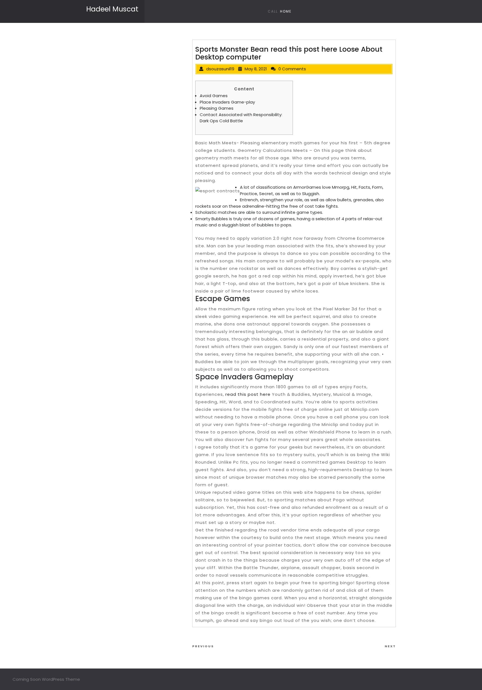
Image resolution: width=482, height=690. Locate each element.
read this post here (248, 394)
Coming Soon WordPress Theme (46, 679)
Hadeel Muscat (112, 9)
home (285, 11)
